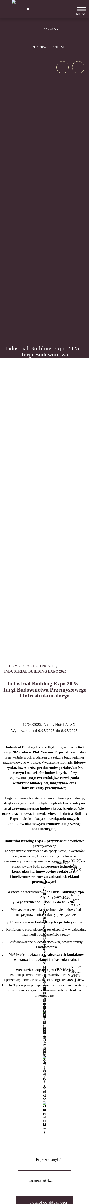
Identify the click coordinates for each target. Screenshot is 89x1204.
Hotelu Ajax (11, 985)
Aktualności (40, 666)
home (14, 666)
